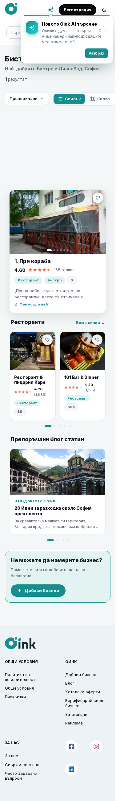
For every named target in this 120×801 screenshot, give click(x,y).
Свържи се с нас (22, 764)
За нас (11, 755)
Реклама (74, 722)
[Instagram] (96, 746)
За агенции (76, 714)
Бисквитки (15, 696)
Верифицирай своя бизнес (84, 703)
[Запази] (98, 198)
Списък (73, 98)
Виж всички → (90, 322)
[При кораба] (58, 222)
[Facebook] (71, 746)
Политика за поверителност (20, 677)
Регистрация (77, 9)
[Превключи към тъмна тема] (104, 10)
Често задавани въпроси (21, 776)
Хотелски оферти (82, 691)
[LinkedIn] (71, 769)
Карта (103, 98)
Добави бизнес (41, 590)
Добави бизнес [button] (80, 674)
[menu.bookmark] (47, 339)
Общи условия (19, 688)
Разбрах (96, 53)
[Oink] (11, 9)
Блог (69, 683)
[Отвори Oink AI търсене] (51, 10)
